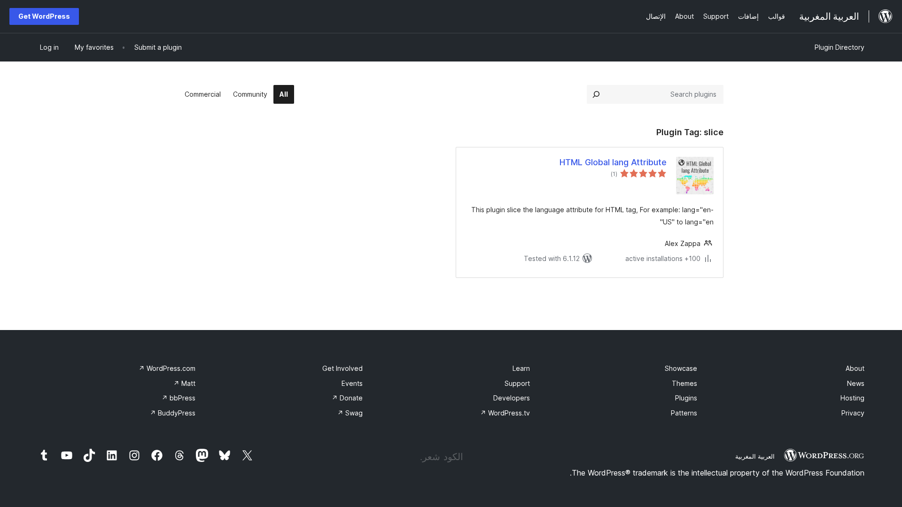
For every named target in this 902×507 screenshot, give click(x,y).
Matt (184, 383)
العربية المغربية (755, 456)
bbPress (178, 398)
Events (352, 383)
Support (517, 383)
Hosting (852, 398)
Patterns (684, 413)
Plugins (686, 398)
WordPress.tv (505, 413)
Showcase (681, 368)
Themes (684, 383)
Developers (511, 398)
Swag (350, 413)
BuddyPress (172, 413)
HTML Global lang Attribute (613, 162)
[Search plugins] (596, 94)
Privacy (852, 413)
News (855, 383)
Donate (347, 398)
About (855, 368)
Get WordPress (44, 16)
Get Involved (342, 368)
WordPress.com (167, 368)
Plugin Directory (839, 47)
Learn (521, 368)
